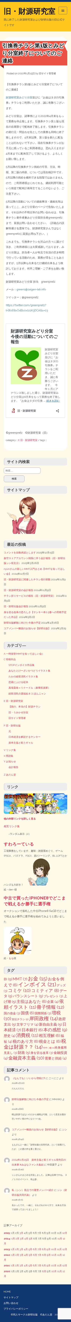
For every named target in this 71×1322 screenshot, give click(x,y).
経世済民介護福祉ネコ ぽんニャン (27, 693)
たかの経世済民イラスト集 (23, 676)
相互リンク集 (12, 826)
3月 (21, 1233)
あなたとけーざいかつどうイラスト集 (29, 670)
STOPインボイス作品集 (21, 665)
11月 (59, 1238)
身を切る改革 (41, 1053)
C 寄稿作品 (10, 659)
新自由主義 (50, 1024)
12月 (64, 1233)
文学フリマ (27, 1024)
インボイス (37, 984)
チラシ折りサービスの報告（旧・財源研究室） (29, 595)
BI (8, 979)
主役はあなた (31, 1001)
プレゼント (53, 996)
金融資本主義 (26, 1058)
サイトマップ (11, 1297)
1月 (13, 1238)
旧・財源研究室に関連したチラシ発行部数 (27, 579)
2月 (17, 1238)
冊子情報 (50, 1007)
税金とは (50, 1041)
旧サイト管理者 (47, 73)
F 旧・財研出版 (12, 725)
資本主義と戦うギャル (21, 742)
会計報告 (13, 767)
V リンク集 (10, 750)
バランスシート (28, 996)
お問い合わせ (11, 1303)
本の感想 (55, 1029)
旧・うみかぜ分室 (18, 712)
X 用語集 (8, 755)
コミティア (45, 990)
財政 (24, 1052)
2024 (7, 1238)
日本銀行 (32, 1030)
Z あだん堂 (10, 774)
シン (64, 1129)
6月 (35, 1249)
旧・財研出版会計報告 (16, 606)
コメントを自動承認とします (20, 552)
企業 (53, 1002)
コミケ (19, 990)
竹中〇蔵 (48, 1048)
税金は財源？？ (35, 1044)
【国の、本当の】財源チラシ (25, 706)
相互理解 (49, 1035)
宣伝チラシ (20, 1019)
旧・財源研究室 (29, 11)
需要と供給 (56, 1058)
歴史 (10, 1036)
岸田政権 (43, 1018)
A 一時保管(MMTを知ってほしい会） (24, 653)
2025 (7, 1233)
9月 (49, 1249)
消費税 (27, 1035)
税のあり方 (25, 1041)
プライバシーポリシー (16, 1308)
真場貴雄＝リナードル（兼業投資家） (29, 687)
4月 (26, 1238)
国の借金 (12, 1013)
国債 (27, 1013)
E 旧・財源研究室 (27, 440)
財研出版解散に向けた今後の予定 (22, 622)
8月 (44, 1249)
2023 (7, 1249)
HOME (7, 1291)
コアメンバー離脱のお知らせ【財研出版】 (27, 628)
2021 (7, 1265)
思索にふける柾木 (18, 682)
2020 (7, 1271)
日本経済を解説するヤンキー (25, 736)
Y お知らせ (10, 761)
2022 (7, 1255)
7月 (39, 1249)
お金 (37, 978)
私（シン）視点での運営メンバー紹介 (33, 1190)
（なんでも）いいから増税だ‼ (28, 1078)
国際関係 (43, 1013)
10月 (53, 1249)
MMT (20, 979)
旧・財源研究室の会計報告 (18, 590)
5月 (31, 1238)
